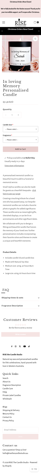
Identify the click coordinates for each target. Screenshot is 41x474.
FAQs (5, 392)
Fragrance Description (12, 306)
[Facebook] (11, 346)
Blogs (5, 407)
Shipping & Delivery (11, 410)
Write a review (20, 334)
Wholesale (7, 399)
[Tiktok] (29, 346)
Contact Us (7, 417)
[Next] (38, 31)
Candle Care (8, 388)
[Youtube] (24, 346)
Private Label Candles (12, 395)
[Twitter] (20, 346)
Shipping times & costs (12, 298)
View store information (14, 166)
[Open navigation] (4, 22)
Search (5, 378)
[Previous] (2, 31)
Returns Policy (8, 414)
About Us (6, 382)
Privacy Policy (8, 421)
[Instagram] (15, 346)
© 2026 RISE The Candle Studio (16, 462)
